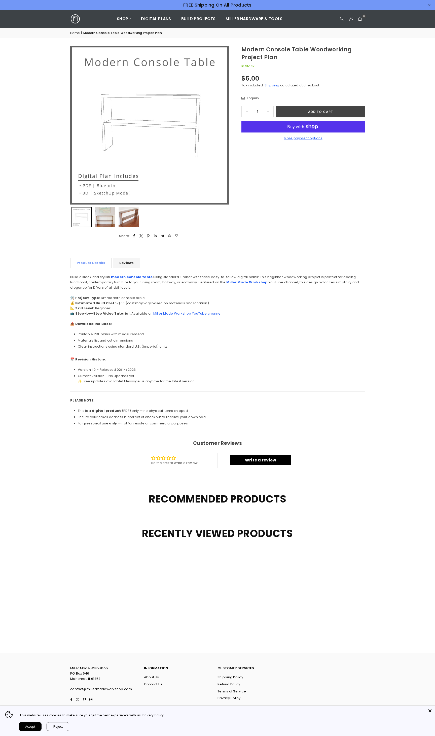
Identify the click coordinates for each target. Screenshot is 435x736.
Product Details (91, 262)
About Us (151, 677)
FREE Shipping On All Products (217, 5)
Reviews (126, 262)
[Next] (222, 125)
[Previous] (77, 125)
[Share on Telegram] (162, 236)
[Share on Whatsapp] (169, 236)
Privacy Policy (229, 698)
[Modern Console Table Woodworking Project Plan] (81, 217)
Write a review (260, 460)
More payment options (303, 138)
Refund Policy (229, 684)
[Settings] (351, 18)
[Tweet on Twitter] (141, 236)
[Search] (342, 18)
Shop (122, 19)
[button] (360, 18)
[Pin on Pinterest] (148, 236)
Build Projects (198, 19)
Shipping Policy (230, 677)
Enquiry (252, 98)
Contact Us (153, 684)
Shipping (272, 85)
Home (75, 33)
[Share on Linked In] (155, 236)
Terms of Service (232, 691)
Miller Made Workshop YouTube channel (187, 313)
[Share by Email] (177, 236)
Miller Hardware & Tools (254, 19)
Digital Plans (156, 19)
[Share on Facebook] (134, 236)
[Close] (429, 710)
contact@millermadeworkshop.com (101, 689)
